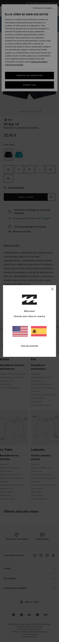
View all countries (29, 345)
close (52, 288)
